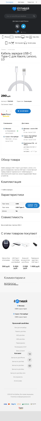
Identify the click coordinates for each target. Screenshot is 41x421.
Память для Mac (20, 331)
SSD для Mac (20, 335)
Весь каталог (20, 350)
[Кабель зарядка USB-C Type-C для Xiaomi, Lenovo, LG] (20, 77)
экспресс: (27, 151)
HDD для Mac (20, 339)
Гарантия (31, 2)
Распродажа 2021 (20, 347)
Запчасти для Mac (18, 365)
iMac (27, 37)
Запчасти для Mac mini (17, 373)
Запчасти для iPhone (18, 357)
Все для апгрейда (20, 327)
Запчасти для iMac (18, 369)
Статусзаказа (30, 205)
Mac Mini (36, 37)
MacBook (18, 37)
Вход (24, 32)
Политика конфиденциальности (21, 396)
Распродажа (9, 2)
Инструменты (18, 377)
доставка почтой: (29, 147)
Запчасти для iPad (18, 361)
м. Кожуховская (10, 131)
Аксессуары (32, 43)
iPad (9, 43)
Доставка (21, 2)
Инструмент (19, 43)
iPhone (6, 37)
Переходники (20, 343)
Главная (3, 49)
